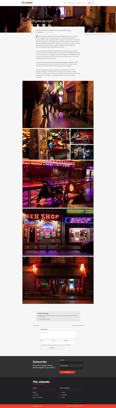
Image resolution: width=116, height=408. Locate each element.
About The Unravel (38, 397)
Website (66, 340)
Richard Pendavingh (39, 32)
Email (53, 340)
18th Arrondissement (77, 325)
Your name (62, 360)
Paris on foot (36, 325)
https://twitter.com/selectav (44, 319)
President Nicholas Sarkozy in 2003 (62, 62)
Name (41, 340)
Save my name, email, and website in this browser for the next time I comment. (56, 345)
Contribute (36, 395)
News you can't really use (26, 3)
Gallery (34, 392)
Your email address (64, 365)
